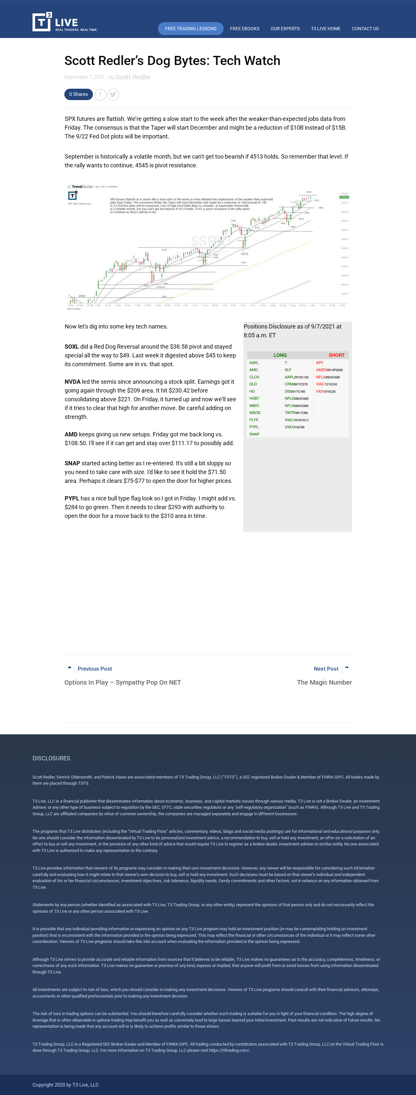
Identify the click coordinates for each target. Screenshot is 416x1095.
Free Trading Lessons (190, 28)
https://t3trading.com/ (229, 1050)
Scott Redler (133, 77)
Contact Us (365, 28)
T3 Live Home (326, 28)
